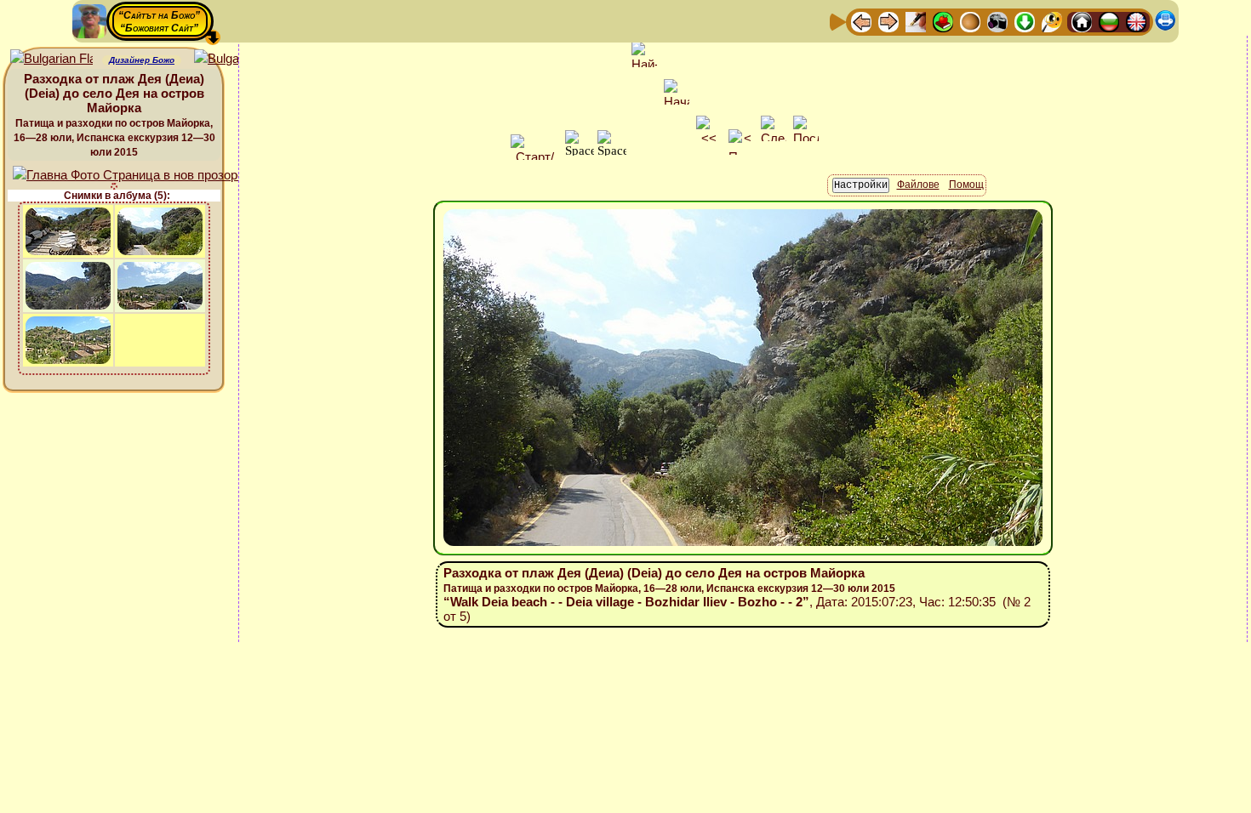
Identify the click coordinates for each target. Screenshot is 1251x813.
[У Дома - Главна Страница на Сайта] (1081, 21)
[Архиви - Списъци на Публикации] (915, 21)
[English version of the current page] (51, 59)
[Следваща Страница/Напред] (888, 21)
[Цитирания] (943, 21)
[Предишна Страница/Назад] (861, 21)
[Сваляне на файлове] (1024, 21)
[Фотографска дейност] (997, 21)
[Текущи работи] (970, 21)
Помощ (966, 184)
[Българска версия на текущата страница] (235, 59)
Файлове (918, 184)
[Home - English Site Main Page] (1136, 21)
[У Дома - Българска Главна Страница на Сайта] (1109, 21)
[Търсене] (1052, 21)
